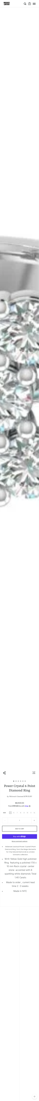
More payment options (19, 841)
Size (4, 813)
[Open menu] (34, 4)
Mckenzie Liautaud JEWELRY (20, 796)
